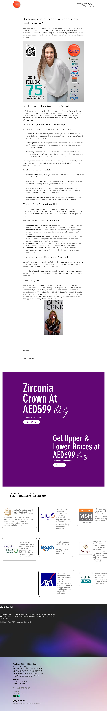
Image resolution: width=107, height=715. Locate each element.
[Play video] (53, 317)
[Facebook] (19, 701)
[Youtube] (21, 701)
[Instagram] (26, 701)
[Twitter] (24, 701)
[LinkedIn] (16, 701)
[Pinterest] (14, 701)
